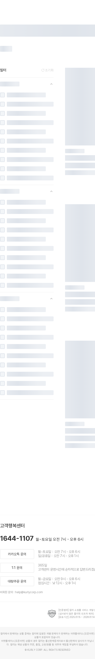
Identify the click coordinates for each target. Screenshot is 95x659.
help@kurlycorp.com (29, 592)
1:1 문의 (17, 568)
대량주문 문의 (17, 581)
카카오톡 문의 (17, 554)
